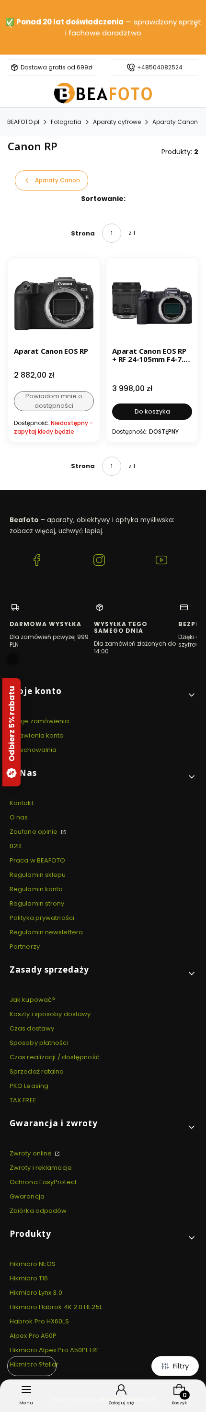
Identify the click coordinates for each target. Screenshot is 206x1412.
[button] (103, 695)
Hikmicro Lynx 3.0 (36, 1292)
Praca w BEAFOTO (38, 860)
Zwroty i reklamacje (41, 1167)
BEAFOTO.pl (23, 122)
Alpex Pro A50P (33, 1335)
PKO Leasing (29, 1085)
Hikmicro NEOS (33, 1263)
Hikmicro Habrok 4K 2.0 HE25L (56, 1306)
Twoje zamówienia (39, 721)
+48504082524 (160, 67)
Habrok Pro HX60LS (39, 1321)
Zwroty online (31, 1153)
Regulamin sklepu (38, 874)
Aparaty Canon (175, 122)
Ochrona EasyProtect (43, 1182)
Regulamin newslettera (46, 932)
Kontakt (22, 802)
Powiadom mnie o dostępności (53, 401)
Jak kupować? (33, 999)
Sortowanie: (103, 198)
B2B (15, 846)
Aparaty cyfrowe (117, 122)
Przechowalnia (33, 749)
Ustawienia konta (37, 735)
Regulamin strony (37, 903)
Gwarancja (27, 1196)
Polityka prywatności (42, 917)
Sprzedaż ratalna (37, 1071)
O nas (19, 817)
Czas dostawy (32, 1028)
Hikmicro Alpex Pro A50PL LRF (54, 1350)
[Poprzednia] (10, 27)
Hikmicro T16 (29, 1278)
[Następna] (195, 27)
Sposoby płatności (39, 1042)
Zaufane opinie (34, 831)
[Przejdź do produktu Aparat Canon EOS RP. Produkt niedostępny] (54, 303)
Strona (83, 233)
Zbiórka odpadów (38, 1210)
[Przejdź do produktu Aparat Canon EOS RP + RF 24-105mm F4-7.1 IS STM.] (152, 303)
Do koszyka (152, 411)
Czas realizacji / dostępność (55, 1057)
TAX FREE (23, 1100)
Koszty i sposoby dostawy (50, 1014)
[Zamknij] (13, 659)
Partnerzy (25, 946)
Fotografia (66, 122)
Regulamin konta (36, 889)
